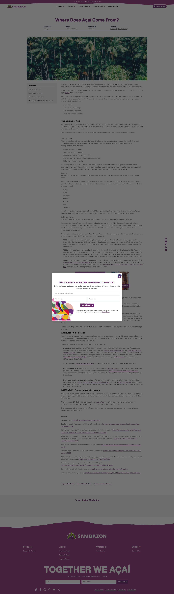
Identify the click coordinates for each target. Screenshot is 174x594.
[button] (87, 305)
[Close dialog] (119, 275)
